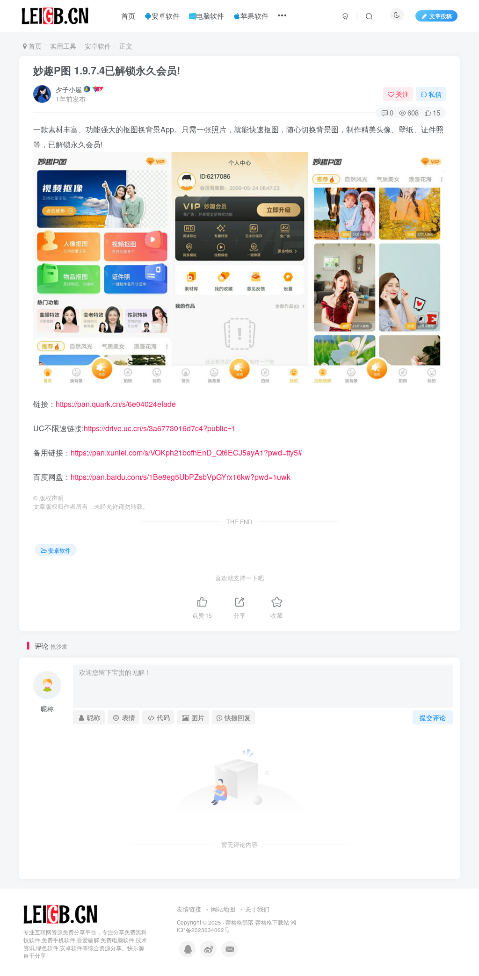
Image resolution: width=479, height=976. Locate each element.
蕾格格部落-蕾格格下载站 (257, 922)
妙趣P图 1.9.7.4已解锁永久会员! (106, 70)
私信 (435, 94)
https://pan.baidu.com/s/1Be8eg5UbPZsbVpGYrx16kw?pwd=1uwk (180, 476)
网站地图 (223, 908)
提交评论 (433, 717)
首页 (34, 46)
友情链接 (189, 908)
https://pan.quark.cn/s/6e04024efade (116, 403)
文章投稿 (440, 16)
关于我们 (257, 908)
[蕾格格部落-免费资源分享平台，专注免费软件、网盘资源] (60, 913)
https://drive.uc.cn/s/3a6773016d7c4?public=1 (160, 428)
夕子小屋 (69, 89)
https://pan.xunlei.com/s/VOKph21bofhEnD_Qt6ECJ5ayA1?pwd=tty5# (186, 452)
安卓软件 (98, 46)
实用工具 (63, 46)
